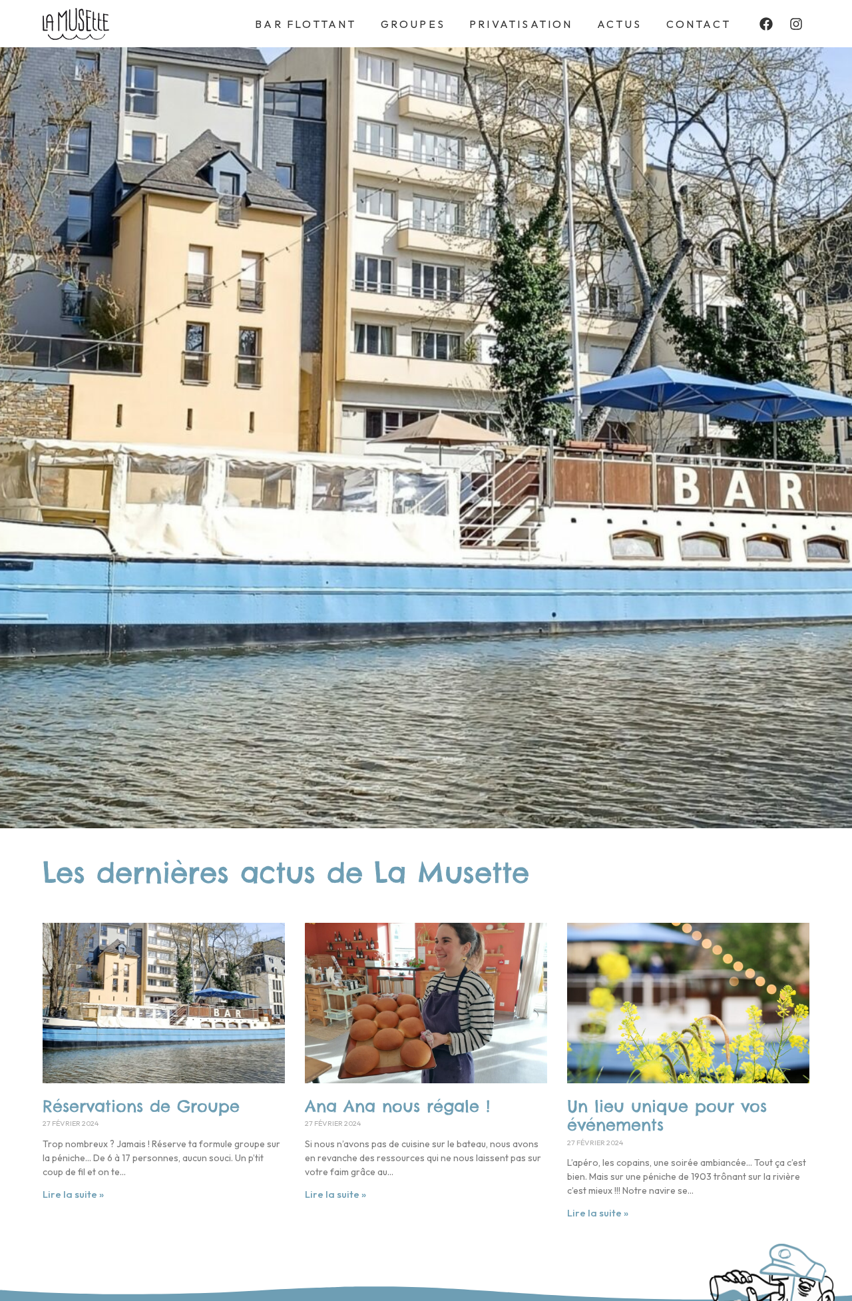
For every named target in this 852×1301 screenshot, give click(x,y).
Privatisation (521, 24)
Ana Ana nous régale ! (397, 1106)
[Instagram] (796, 24)
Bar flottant (305, 24)
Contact (698, 24)
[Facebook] (766, 24)
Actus (619, 24)
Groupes (413, 24)
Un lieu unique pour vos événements (667, 1115)
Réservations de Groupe (141, 1106)
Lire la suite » (73, 1194)
